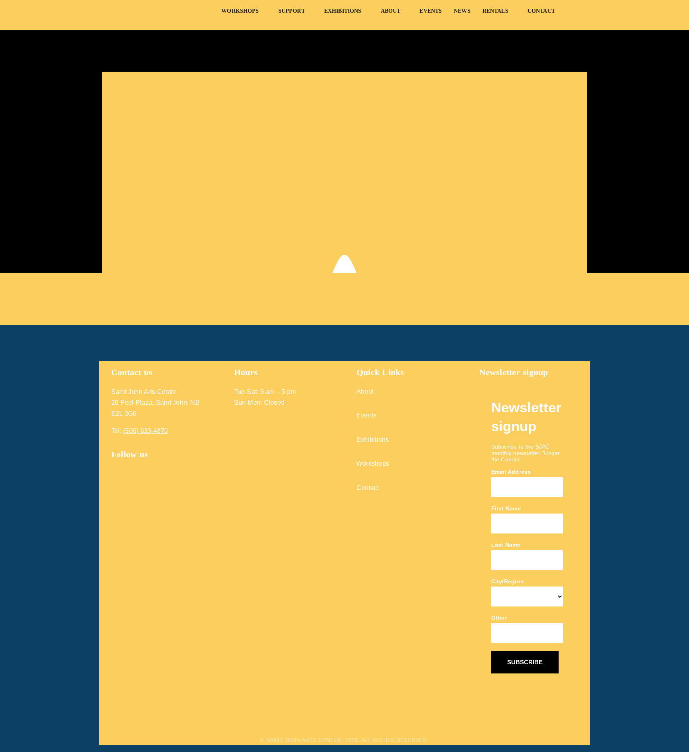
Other (499, 617)
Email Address (511, 472)
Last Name (506, 544)
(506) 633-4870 (145, 430)
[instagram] (129, 466)
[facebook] (114, 466)
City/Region (507, 581)
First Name (506, 508)
